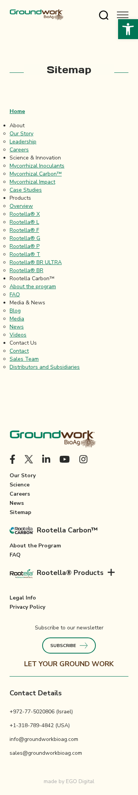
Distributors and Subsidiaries (45, 367)
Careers (19, 149)
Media (17, 318)
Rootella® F (24, 230)
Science (20, 484)
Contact (19, 351)
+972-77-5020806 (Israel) (41, 711)
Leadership (23, 141)
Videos (18, 334)
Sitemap (20, 512)
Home (17, 111)
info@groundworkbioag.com (44, 739)
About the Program (35, 545)
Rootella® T (25, 254)
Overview (21, 206)
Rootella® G (25, 238)
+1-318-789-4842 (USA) (40, 725)
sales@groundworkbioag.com (46, 753)
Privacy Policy (27, 607)
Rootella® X (25, 214)
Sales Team (24, 359)
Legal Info (23, 597)
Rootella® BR (26, 270)
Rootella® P (24, 246)
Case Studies (26, 190)
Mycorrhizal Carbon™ (36, 173)
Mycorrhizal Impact (32, 182)
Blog (15, 310)
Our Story (21, 133)
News (17, 326)
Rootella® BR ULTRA (36, 262)
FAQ (15, 294)
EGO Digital (80, 781)
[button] (128, 29)
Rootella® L (24, 222)
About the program (33, 286)
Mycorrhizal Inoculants (37, 165)
